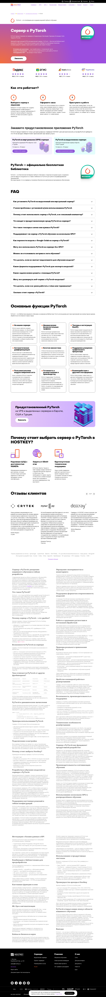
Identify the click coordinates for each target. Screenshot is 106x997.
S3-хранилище (66, 556)
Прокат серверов (39, 960)
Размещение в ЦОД (40, 963)
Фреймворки (57, 556)
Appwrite (49, 556)
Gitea (44, 556)
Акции (35, 966)
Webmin (47, 553)
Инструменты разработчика (24, 556)
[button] (87, 493)
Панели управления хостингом (20, 553)
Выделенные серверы (40, 957)
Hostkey (29, 586)
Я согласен (69, 993)
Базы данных (83, 553)
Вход (92, 1)
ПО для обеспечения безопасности (69, 553)
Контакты (13, 966)
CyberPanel (40, 553)
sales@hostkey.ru (16, 963)
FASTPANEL (54, 553)
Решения (58, 954)
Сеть (76, 957)
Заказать (18, 58)
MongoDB (91, 553)
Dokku (40, 556)
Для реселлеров (80, 960)
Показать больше (53, 559)
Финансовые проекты (60, 963)
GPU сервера (75, 556)
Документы (78, 963)
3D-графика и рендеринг (61, 966)
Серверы (38, 954)
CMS (87, 556)
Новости (77, 966)
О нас (77, 954)
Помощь (66, 1)
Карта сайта (14, 969)
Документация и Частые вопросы (20, 972)
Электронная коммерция (61, 960)
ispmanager (33, 553)
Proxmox (82, 556)
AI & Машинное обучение (31, 13)
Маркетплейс (20, 13)
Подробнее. (58, 994)
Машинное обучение (60, 957)
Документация (76, 1)
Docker (35, 556)
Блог (76, 969)
